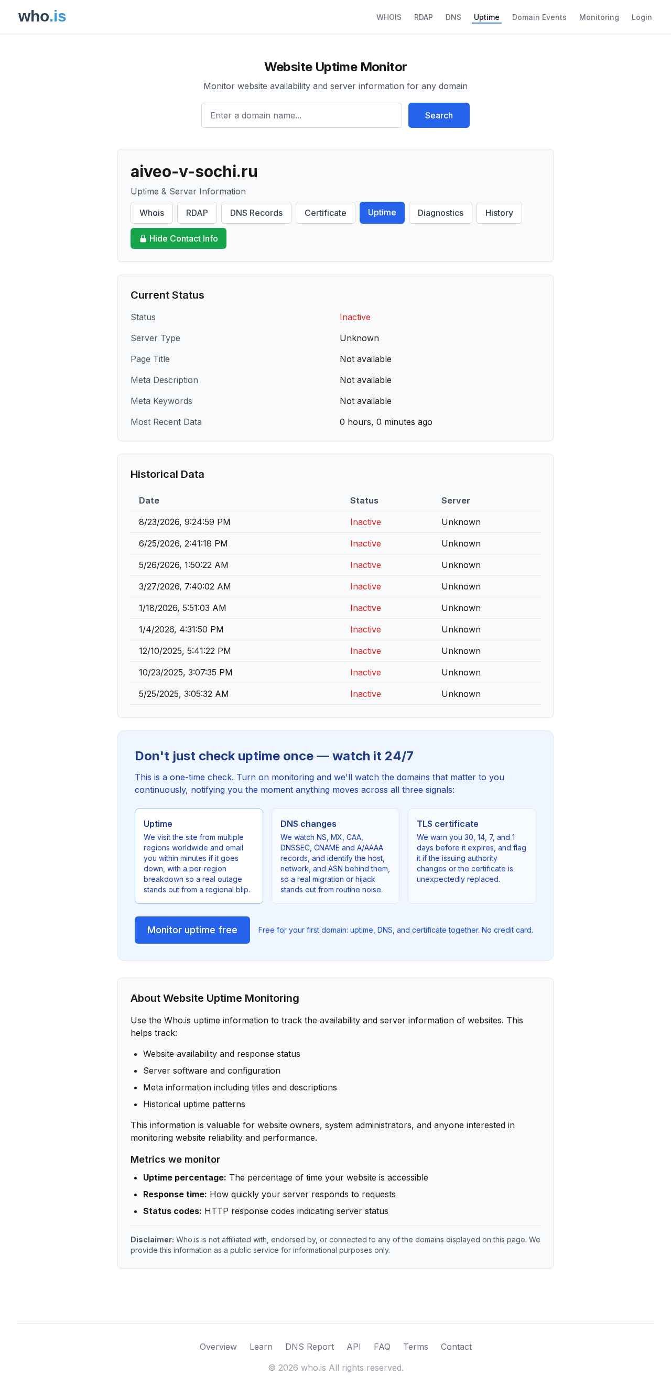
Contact (456, 1346)
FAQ (382, 1346)
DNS (453, 17)
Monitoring (599, 17)
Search (439, 115)
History (499, 212)
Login (642, 17)
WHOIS (389, 17)
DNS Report (309, 1346)
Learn (261, 1346)
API (354, 1346)
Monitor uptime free (192, 929)
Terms (415, 1346)
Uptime (487, 17)
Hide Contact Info (183, 238)
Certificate (326, 212)
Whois (151, 212)
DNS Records (256, 212)
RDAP (423, 17)
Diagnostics (440, 212)
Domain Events (539, 17)
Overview (218, 1346)
